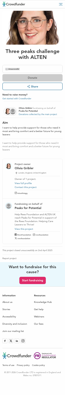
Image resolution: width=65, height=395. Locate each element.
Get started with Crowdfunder (16, 98)
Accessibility (9, 316)
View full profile (23, 183)
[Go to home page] (13, 4)
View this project (24, 229)
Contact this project (26, 187)
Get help (39, 309)
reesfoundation (42, 235)
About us (7, 302)
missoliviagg (22, 193)
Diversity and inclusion (14, 323)
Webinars (39, 316)
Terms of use (8, 365)
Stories (6, 309)
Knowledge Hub (43, 302)
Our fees (38, 323)
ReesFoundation (24, 235)
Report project (9, 258)
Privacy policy (23, 365)
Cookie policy (38, 365)
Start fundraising (32, 280)
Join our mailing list (13, 331)
